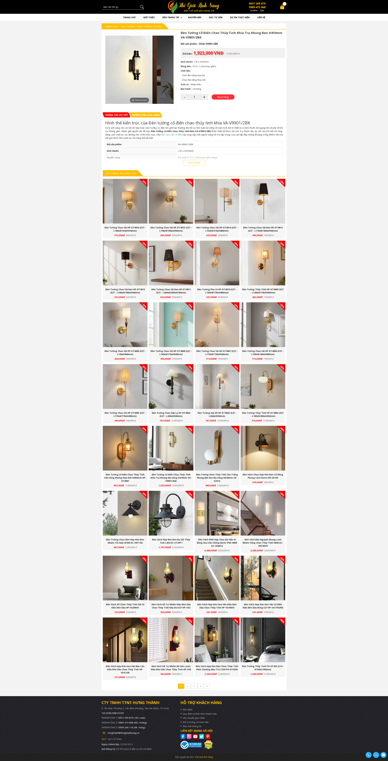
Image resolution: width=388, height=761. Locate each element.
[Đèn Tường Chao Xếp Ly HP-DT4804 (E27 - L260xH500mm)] (171, 386)
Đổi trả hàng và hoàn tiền (196, 722)
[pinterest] (208, 736)
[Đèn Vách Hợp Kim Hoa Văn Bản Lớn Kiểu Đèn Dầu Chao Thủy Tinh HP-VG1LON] (125, 639)
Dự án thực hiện (240, 17)
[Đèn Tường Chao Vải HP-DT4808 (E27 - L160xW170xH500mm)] (171, 324)
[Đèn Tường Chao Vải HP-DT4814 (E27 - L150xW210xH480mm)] (217, 201)
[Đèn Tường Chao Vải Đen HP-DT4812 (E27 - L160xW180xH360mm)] (125, 263)
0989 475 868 (257, 7)
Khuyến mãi (194, 17)
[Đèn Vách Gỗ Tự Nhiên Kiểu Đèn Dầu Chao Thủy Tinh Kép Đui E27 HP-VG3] (171, 578)
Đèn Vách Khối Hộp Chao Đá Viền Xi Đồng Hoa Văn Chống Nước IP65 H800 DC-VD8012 (217, 542)
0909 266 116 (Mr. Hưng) (131, 727)
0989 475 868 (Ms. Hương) (132, 722)
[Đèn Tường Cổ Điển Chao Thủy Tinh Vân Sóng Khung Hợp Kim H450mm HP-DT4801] (125, 448)
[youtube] (196, 736)
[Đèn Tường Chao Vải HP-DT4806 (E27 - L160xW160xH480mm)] (263, 324)
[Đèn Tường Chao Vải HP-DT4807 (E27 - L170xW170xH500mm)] (217, 324)
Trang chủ (129, 17)
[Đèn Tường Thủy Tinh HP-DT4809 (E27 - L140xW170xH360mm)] (263, 263)
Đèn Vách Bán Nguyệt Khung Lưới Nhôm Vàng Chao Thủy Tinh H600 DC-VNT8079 (263, 542)
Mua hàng (126, 202)
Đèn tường (128, 26)
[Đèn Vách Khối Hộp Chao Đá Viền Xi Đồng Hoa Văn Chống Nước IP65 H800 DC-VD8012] (217, 513)
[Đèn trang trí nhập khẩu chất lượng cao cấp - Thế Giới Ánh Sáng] (194, 7)
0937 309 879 (257, 3)
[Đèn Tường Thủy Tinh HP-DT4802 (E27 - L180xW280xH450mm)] (263, 386)
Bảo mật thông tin (192, 726)
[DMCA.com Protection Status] (207, 744)
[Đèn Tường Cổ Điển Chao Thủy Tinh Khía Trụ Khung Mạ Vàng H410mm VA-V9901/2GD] (171, 448)
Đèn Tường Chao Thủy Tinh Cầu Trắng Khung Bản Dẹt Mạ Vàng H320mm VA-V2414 (217, 477)
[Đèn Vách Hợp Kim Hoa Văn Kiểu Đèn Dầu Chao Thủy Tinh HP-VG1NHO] (217, 578)
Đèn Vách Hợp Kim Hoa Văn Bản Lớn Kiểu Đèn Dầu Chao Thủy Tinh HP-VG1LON (125, 669)
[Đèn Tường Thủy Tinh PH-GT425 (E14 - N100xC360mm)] (263, 639)
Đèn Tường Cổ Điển (150, 26)
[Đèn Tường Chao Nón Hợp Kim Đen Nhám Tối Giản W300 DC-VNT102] (125, 513)
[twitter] (202, 736)
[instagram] (189, 736)
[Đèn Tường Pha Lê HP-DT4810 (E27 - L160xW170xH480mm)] (217, 263)
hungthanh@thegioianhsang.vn (123, 732)
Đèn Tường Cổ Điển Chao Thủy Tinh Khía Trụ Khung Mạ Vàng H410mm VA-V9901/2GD (171, 477)
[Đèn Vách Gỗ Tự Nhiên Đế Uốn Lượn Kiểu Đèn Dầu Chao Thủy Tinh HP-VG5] (171, 639)
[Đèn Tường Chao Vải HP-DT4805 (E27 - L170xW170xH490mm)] (125, 386)
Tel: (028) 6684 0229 (113, 712)
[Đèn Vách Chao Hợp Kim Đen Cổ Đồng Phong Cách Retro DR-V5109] (263, 448)
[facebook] (183, 736)
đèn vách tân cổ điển (171, 134)
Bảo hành (187, 709)
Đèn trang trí (170, 17)
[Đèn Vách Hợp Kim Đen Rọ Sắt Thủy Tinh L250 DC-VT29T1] (171, 513)
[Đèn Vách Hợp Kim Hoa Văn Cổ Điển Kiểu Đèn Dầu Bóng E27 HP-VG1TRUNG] (263, 578)
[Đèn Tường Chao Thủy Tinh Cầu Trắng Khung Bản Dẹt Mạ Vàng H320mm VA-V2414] (217, 448)
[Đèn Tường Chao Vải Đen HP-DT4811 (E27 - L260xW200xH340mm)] (171, 263)
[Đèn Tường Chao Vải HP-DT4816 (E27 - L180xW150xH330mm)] (125, 201)
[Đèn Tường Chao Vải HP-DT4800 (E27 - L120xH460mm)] (125, 324)
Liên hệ (261, 17)
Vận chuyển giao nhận (194, 717)
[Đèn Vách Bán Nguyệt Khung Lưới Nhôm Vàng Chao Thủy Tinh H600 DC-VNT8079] (263, 513)
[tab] (116, 115)
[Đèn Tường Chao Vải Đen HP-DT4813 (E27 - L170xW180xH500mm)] (263, 201)
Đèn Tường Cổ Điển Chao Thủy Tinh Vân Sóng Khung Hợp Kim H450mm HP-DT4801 (125, 477)
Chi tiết (124, 202)
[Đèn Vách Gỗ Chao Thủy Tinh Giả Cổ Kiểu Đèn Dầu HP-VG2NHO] (125, 578)
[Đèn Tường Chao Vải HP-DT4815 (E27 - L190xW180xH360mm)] (171, 201)
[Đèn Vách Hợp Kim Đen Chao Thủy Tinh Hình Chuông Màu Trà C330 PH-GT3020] (217, 639)
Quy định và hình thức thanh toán (200, 713)
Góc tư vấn (215, 17)
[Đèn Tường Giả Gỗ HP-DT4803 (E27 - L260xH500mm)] (217, 386)
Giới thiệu (149, 17)
